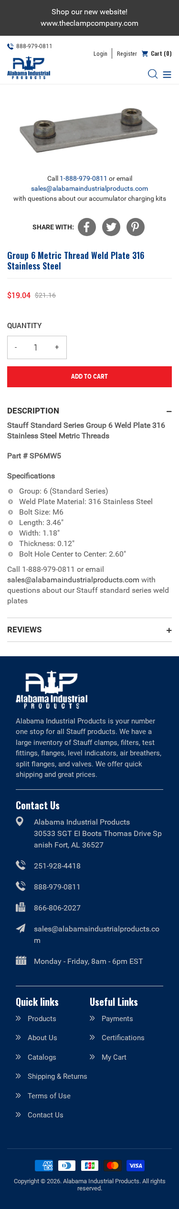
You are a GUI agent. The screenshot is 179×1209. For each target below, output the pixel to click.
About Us (42, 1037)
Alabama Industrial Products (101, 1181)
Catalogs (42, 1057)
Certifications (123, 1037)
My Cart (114, 1057)
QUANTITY (24, 325)
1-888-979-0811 (83, 178)
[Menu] (165, 73)
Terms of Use (49, 1096)
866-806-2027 (57, 907)
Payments (117, 1018)
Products (42, 1018)
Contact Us (45, 1115)
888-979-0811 (57, 886)
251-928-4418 (57, 865)
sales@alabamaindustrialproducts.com (89, 188)
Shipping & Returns (57, 1076)
